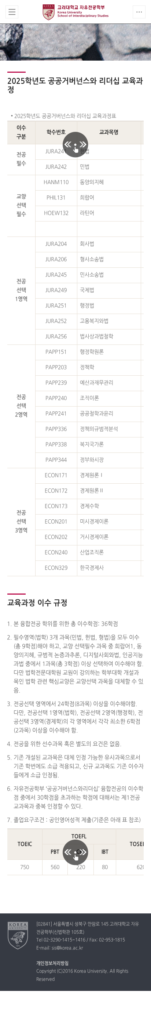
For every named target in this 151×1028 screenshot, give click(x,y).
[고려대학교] (18, 935)
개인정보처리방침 (52, 963)
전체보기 (11, 12)
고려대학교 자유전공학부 (75, 12)
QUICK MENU (139, 12)
